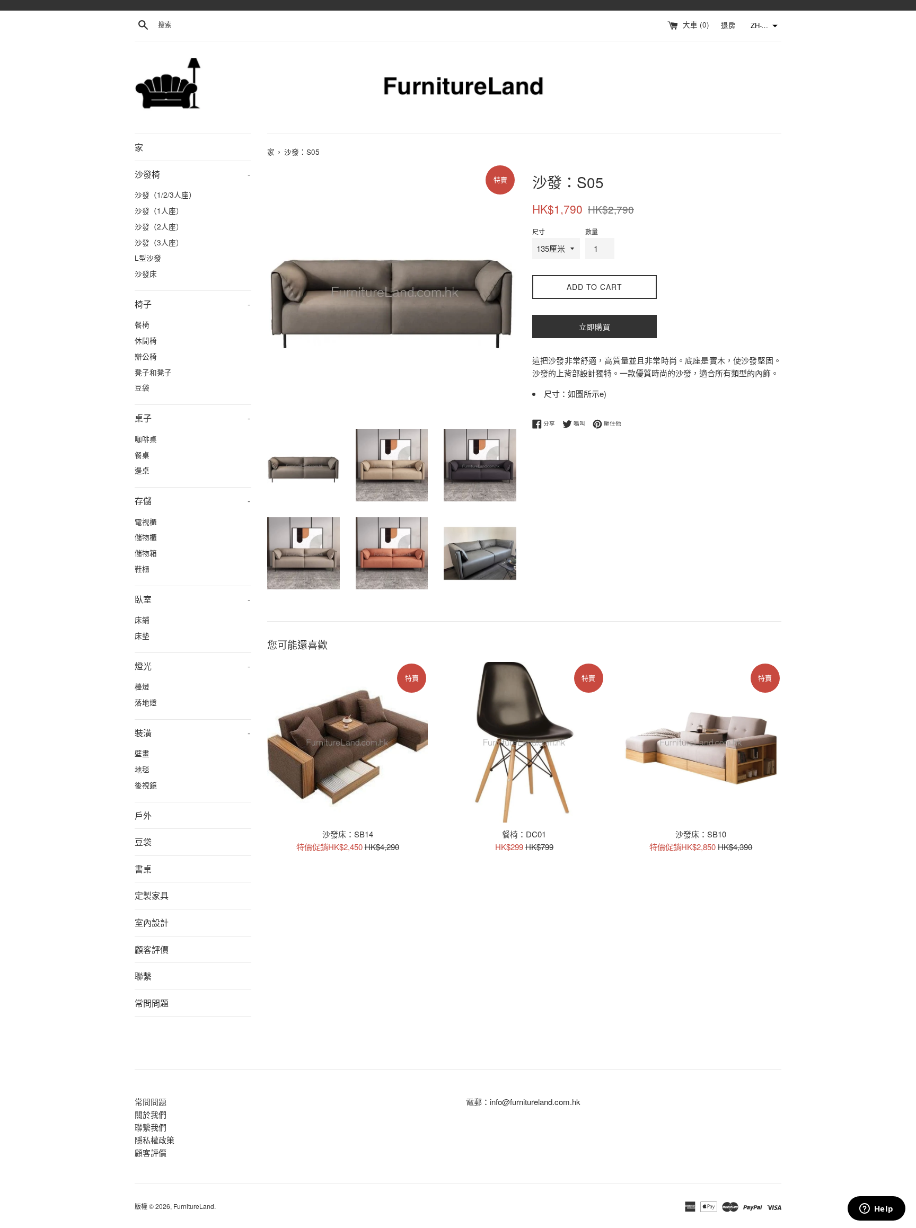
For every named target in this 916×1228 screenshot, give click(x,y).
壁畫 (142, 753)
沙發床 (146, 273)
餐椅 (142, 324)
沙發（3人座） (159, 242)
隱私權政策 (154, 1139)
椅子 (192, 304)
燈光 (192, 666)
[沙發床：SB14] (347, 742)
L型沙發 (148, 257)
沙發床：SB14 (347, 834)
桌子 (192, 418)
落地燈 (146, 702)
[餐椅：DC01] (524, 742)
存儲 (192, 500)
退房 (729, 25)
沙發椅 (192, 174)
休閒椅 (146, 340)
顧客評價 (152, 949)
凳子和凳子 (153, 372)
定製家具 (152, 895)
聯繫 (143, 976)
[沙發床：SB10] (701, 742)
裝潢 (192, 733)
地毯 (142, 769)
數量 (591, 231)
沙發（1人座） (159, 210)
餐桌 (142, 454)
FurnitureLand (193, 1206)
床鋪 (142, 619)
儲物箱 (146, 552)
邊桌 (142, 470)
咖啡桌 (146, 439)
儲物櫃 (146, 537)
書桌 (143, 869)
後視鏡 (146, 785)
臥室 (192, 599)
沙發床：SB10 (700, 834)
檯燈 (142, 686)
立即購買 (595, 326)
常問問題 (152, 1003)
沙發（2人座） (159, 226)
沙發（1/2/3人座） (165, 194)
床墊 (142, 635)
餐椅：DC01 (524, 834)
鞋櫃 (142, 568)
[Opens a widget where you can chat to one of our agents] (876, 1209)
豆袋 (142, 387)
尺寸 (538, 231)
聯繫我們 (150, 1127)
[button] (762, 26)
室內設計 (152, 922)
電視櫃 (146, 521)
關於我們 (150, 1114)
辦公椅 (146, 356)
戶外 (143, 815)
